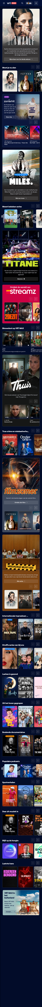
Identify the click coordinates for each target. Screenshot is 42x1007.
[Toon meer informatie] (27, 127)
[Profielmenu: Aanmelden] (36, 3)
